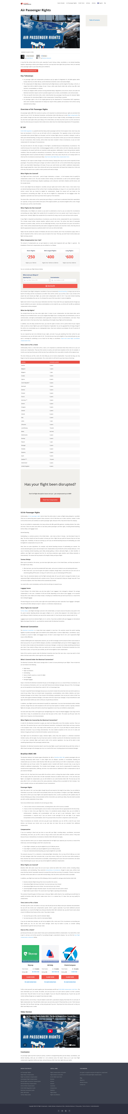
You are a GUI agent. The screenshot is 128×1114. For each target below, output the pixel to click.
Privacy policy (79, 1106)
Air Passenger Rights (26, 1072)
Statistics (52, 1090)
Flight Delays (53, 1092)
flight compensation (73, 115)
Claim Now (30, 977)
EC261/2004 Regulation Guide (28, 1088)
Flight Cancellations (55, 1094)
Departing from (27, 277)
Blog (81, 1078)
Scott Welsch (30, 58)
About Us (82, 1080)
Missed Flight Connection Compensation (31, 1081)
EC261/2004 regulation (26, 131)
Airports (52, 1083)
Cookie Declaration (95, 1106)
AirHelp (50, 965)
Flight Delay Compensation (27, 1074)
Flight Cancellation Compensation (29, 1077)
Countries (52, 1086)
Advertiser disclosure (70, 1106)
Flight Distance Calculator (56, 1074)
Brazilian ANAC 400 (59, 757)
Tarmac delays (24, 611)
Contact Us (82, 1084)
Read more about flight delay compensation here (57, 157)
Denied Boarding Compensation (29, 1083)
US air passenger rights (34, 516)
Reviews (52, 1079)
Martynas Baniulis (46, 58)
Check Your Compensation (50, 500)
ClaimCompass (70, 965)
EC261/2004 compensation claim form (67, 989)
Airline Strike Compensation (28, 1086)
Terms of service (86, 1106)
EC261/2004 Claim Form (56, 1077)
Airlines (52, 1081)
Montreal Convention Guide (27, 1090)
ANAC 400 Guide (25, 1092)
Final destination (55, 277)
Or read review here (30, 982)
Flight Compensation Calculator (58, 1072)
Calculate (51, 286)
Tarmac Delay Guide (26, 1094)
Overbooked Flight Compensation (29, 1079)
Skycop (30, 965)
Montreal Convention (28, 630)
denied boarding (63, 291)
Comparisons (53, 1088)
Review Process (83, 1082)
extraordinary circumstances (53, 870)
